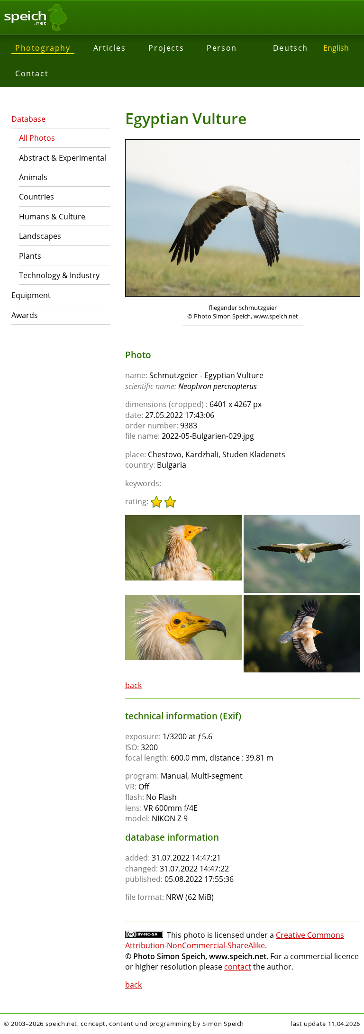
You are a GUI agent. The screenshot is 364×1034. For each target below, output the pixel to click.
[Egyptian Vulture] (183, 519)
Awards (24, 315)
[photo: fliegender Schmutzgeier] (242, 219)
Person (222, 48)
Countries (36, 196)
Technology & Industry (59, 275)
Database (28, 119)
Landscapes (40, 236)
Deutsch (290, 48)
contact (237, 966)
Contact (31, 73)
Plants (30, 256)
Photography (43, 48)
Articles (109, 48)
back (133, 685)
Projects (166, 48)
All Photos (37, 138)
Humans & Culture (52, 216)
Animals (33, 177)
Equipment (31, 295)
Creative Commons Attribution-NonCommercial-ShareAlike (234, 940)
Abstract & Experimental (62, 158)
